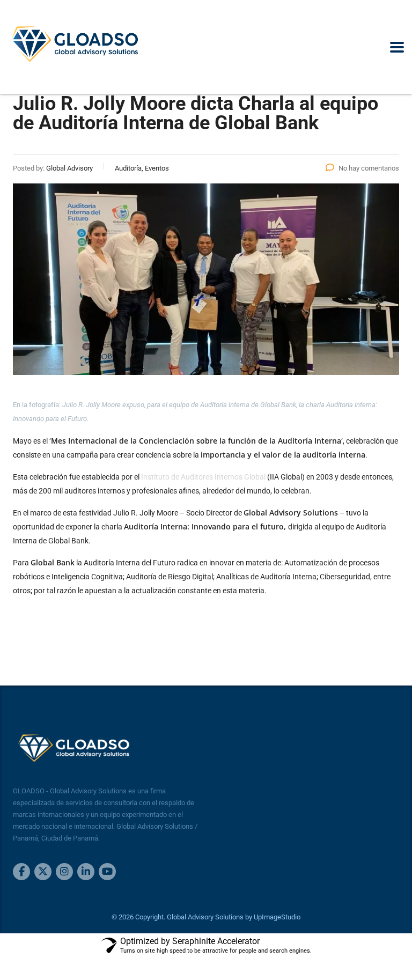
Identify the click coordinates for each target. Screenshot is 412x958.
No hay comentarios (369, 168)
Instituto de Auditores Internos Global (203, 477)
